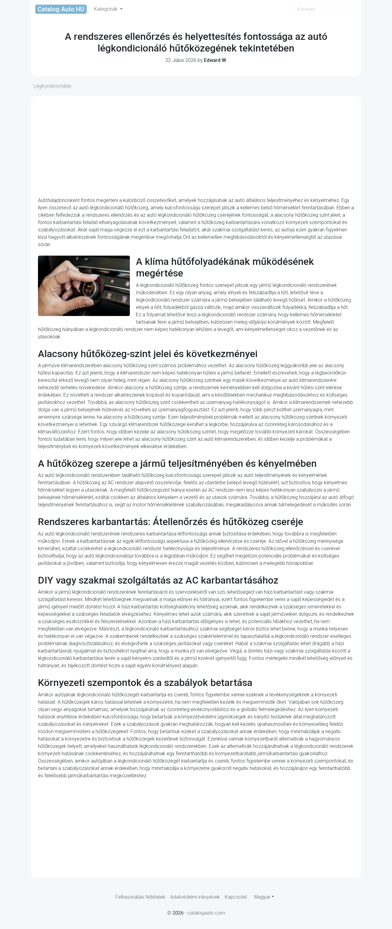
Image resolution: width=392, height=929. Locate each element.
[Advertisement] (196, 146)
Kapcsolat (236, 897)
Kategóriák (106, 9)
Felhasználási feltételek (140, 897)
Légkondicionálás (52, 86)
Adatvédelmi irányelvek (195, 897)
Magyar (262, 897)
